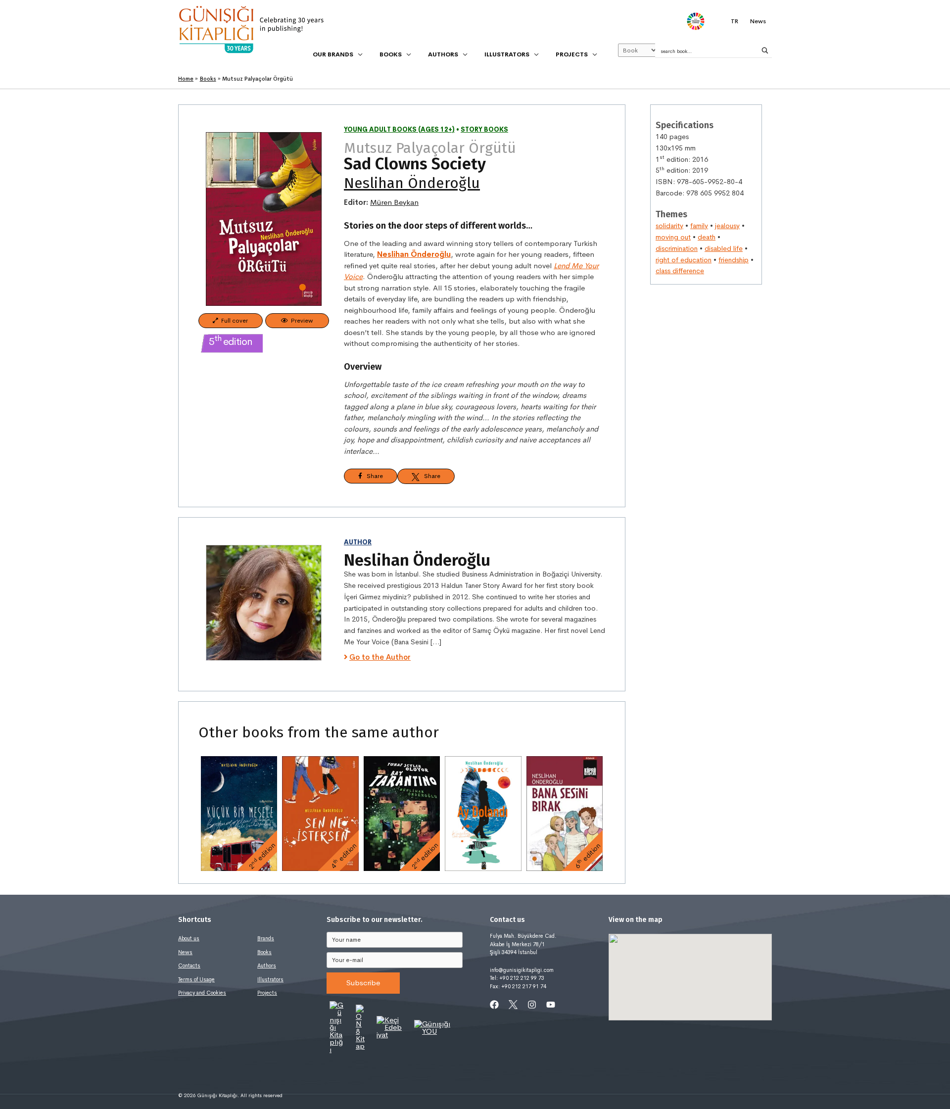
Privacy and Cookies (202, 992)
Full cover (233, 321)
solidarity (669, 225)
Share (372, 476)
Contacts (189, 965)
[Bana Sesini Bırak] (564, 813)
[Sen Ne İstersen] (320, 813)
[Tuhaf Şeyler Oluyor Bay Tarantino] (402, 813)
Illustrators (270, 979)
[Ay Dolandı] (483, 813)
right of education (684, 259)
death (706, 237)
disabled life (724, 248)
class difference (680, 270)
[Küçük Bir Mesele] (239, 813)
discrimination (677, 248)
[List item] (494, 1004)
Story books (484, 130)
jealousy (727, 225)
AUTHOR (358, 542)
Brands (265, 938)
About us (188, 938)
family (699, 225)
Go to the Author (380, 657)
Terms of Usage (196, 979)
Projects (267, 992)
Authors (266, 965)
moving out (673, 237)
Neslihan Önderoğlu (412, 183)
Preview (300, 321)
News (185, 952)
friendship (733, 259)
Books (264, 952)
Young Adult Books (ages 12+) (399, 130)
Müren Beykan (394, 202)
